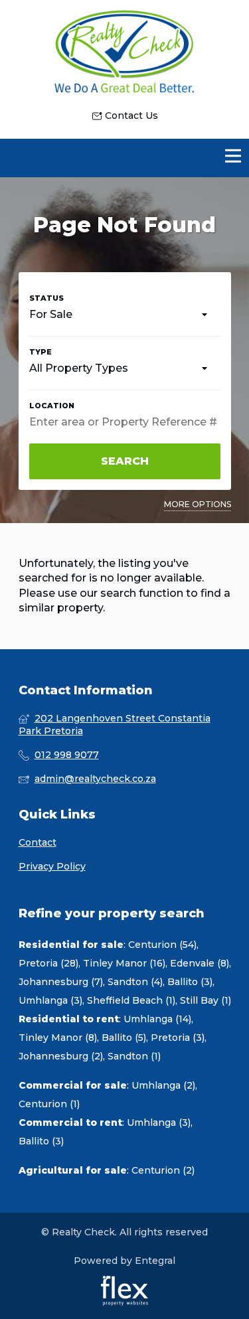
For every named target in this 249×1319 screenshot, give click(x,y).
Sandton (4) (135, 982)
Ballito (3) (189, 982)
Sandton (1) (134, 1056)
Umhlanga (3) (50, 1000)
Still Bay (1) (205, 1000)
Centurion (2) (163, 1170)
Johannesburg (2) (61, 1056)
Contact (37, 842)
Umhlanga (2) (163, 1085)
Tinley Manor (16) (124, 963)
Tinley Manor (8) (58, 1038)
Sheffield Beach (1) (131, 1000)
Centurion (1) (49, 1104)
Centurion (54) (162, 945)
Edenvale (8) (199, 963)
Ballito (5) (124, 1038)
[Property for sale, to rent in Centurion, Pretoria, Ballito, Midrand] (125, 54)
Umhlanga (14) (157, 1019)
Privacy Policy (52, 866)
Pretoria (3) (178, 1038)
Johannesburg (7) (61, 982)
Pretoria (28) (48, 963)
